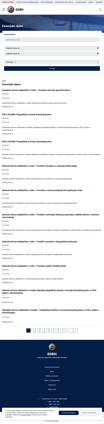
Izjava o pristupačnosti (52, 380)
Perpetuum (55, 421)
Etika (52, 371)
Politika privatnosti (52, 376)
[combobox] (52, 62)
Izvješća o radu (81, 2)
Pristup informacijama (52, 367)
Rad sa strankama (47, 2)
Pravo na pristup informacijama (27, 2)
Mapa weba (52, 389)
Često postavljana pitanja (64, 2)
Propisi (90, 2)
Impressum (52, 385)
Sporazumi (99, 2)
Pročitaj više (6, 107)
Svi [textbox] (15, 62)
